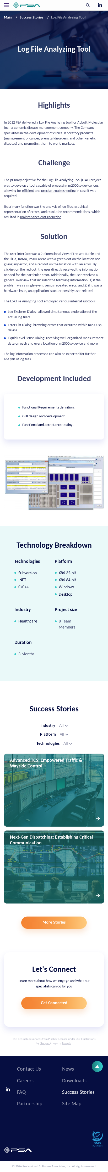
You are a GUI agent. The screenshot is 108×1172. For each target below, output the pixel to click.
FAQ (21, 1092)
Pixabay (52, 1039)
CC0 (78, 1039)
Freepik (66, 1043)
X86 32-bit (67, 573)
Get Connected (54, 1003)
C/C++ (23, 587)
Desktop (65, 595)
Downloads (74, 1081)
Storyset (45, 1043)
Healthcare (27, 621)
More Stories (54, 922)
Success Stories (78, 1092)
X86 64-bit (67, 580)
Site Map (72, 1104)
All (61, 726)
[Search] (88, 5)
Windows (66, 587)
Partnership (29, 1104)
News (68, 1069)
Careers (25, 1081)
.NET (22, 580)
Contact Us (29, 1069)
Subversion (27, 573)
